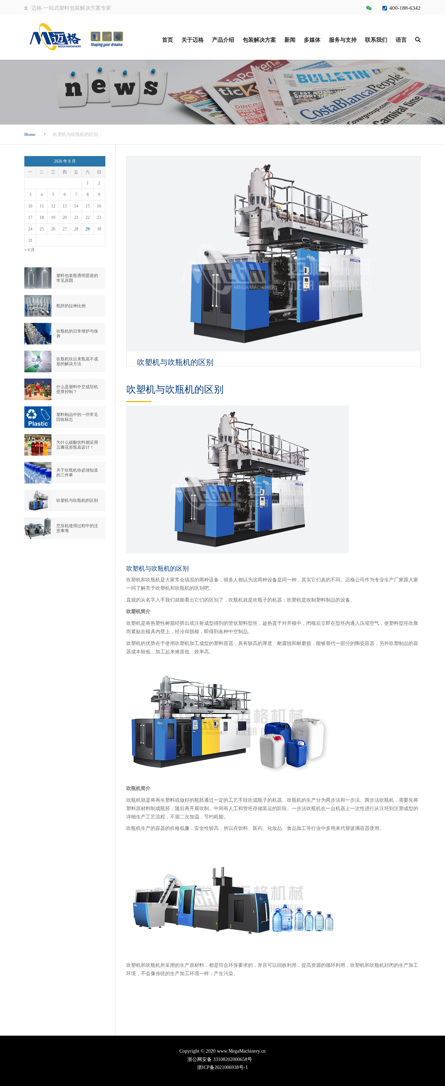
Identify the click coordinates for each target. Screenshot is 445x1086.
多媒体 (312, 40)
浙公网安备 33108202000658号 (222, 1059)
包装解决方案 (259, 40)
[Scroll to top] (408, 1048)
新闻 (290, 40)
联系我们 (376, 40)
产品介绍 (223, 40)
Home (29, 134)
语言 (401, 40)
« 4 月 (29, 249)
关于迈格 (192, 40)
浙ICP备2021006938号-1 (222, 1067)
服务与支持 (343, 40)
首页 (167, 40)
